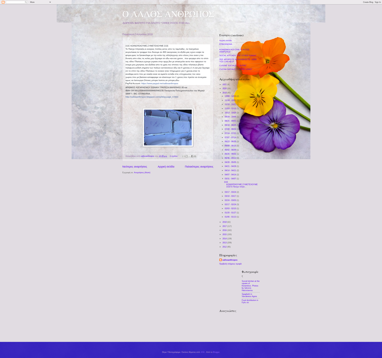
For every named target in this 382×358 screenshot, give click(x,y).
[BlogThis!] (186, 156)
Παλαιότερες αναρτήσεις (199, 166)
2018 (224, 222)
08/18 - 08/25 (231, 125)
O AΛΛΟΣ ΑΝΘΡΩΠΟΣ (168, 14)
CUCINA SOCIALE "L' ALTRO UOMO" (235, 69)
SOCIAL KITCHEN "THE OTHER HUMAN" (238, 55)
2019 (224, 93)
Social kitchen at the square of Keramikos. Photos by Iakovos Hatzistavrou (250, 285)
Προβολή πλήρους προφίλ (230, 264)
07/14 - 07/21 (231, 133)
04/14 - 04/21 (231, 170)
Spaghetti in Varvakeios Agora (249, 295)
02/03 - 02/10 (231, 208)
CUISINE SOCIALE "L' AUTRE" (233, 65)
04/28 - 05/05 (231, 162)
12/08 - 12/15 (231, 96)
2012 (224, 247)
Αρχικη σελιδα (225, 40)
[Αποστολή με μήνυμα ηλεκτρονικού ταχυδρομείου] (183, 156)
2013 (224, 243)
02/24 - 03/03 (231, 200)
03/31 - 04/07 (231, 179)
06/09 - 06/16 (231, 146)
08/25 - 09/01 (231, 121)
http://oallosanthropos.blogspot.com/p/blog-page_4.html (151, 97)
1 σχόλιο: (174, 156)
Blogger (216, 352)
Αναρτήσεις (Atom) (142, 172)
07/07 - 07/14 (231, 137)
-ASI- (203, 352)
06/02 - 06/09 (231, 150)
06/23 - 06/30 (231, 141)
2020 (224, 88)
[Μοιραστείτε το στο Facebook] (192, 156)
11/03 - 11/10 (231, 108)
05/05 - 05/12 (231, 158)
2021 (224, 84)
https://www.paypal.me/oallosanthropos (159, 83)
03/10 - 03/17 (231, 196)
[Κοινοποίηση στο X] (189, 156)
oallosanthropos (229, 260)
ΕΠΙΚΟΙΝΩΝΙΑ (225, 44)
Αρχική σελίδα (166, 166)
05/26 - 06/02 (231, 154)
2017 (224, 226)
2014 (224, 238)
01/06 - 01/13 (231, 217)
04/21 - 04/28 (231, 166)
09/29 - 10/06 (231, 117)
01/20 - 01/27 (231, 213)
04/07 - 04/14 (231, 174)
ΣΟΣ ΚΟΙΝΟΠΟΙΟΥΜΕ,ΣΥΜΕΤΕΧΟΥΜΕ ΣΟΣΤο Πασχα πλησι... (241, 184)
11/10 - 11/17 (231, 104)
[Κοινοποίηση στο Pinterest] (195, 156)
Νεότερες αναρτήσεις (134, 166)
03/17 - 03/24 (231, 192)
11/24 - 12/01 (231, 100)
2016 (224, 230)
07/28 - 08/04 (231, 129)
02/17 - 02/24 (231, 204)
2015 (224, 234)
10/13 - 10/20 (231, 113)
